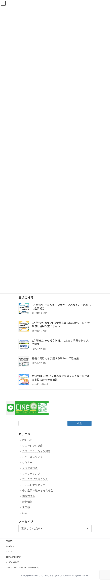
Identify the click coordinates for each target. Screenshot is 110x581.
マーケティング (31, 473)
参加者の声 (10, 546)
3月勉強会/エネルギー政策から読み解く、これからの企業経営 (61, 306)
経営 (24, 512)
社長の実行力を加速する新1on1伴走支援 (55, 358)
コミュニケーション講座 (36, 451)
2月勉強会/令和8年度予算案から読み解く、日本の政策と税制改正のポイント (61, 324)
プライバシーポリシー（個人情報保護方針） (23, 567)
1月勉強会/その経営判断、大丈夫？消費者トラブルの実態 (61, 342)
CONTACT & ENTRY (13, 557)
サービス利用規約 (12, 562)
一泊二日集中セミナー (35, 484)
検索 (79, 423)
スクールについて (32, 456)
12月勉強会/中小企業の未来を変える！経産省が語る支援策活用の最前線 (61, 378)
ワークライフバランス (35, 479)
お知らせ (27, 440)
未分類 (26, 507)
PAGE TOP (104, 561)
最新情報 (27, 501)
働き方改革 (28, 496)
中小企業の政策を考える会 (37, 490)
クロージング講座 (32, 445)
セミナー (27, 462)
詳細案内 (9, 541)
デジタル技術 (30, 468)
